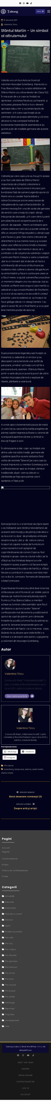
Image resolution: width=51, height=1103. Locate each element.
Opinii (7, 925)
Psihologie (10, 1002)
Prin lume (9, 979)
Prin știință (10, 996)
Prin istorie (8, 765)
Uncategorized (12, 1020)
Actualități (9, 896)
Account (6, 848)
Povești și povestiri (13, 931)
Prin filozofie (10, 955)
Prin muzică (10, 985)
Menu (39, 11)
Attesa (39, 1046)
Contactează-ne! (10, 858)
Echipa (5, 864)
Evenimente (10, 908)
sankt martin (37, 769)
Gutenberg (9, 769)
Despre (25, 1069)
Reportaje (9, 1008)
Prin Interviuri (11, 967)
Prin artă (9, 937)
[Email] (32, 696)
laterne (28, 769)
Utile (7, 1026)
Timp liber (9, 1014)
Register (6, 851)
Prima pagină (25, 1075)
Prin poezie (10, 990)
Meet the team (25, 1062)
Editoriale (9, 902)
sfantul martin (7, 773)
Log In (25, 1088)
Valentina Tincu (10, 24)
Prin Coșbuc (10, 949)
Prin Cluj (9, 943)
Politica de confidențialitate (15, 870)
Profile (5, 876)
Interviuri (9, 919)
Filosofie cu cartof (13, 914)
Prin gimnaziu (11, 961)
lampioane (19, 769)
